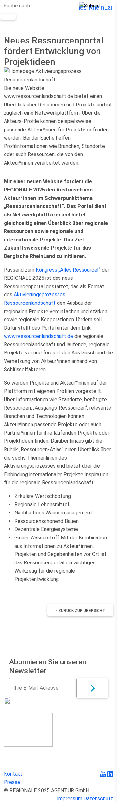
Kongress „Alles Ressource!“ (68, 270)
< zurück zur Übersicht (80, 610)
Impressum (69, 799)
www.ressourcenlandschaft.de (38, 336)
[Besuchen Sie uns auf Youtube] (103, 774)
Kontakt (13, 774)
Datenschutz (98, 799)
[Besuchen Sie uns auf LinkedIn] (110, 774)
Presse (12, 782)
